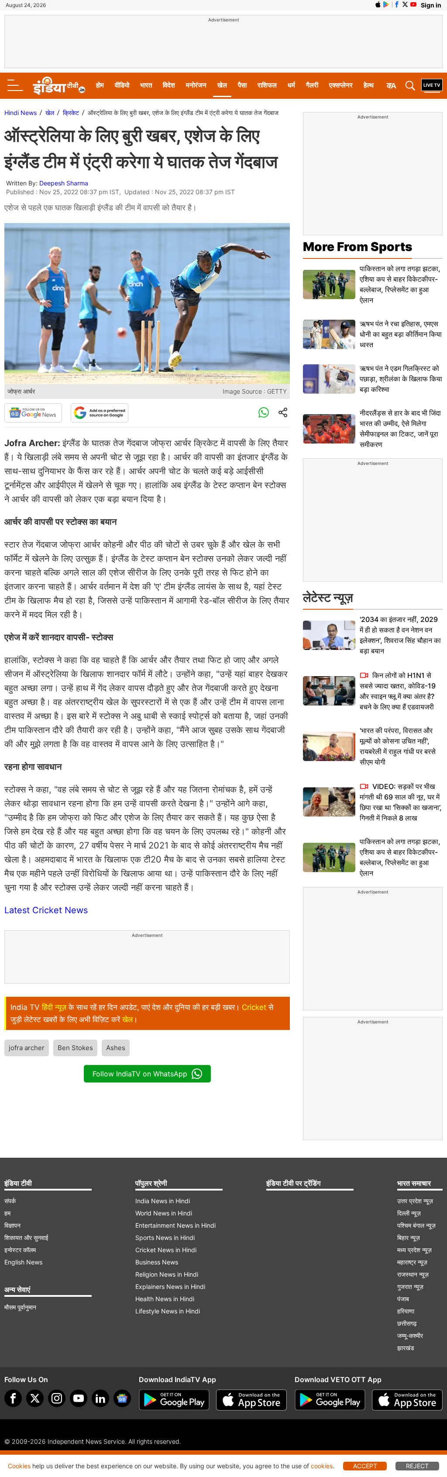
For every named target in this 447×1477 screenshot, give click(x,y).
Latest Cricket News (46, 910)
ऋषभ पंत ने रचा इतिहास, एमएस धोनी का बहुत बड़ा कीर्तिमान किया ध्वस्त (401, 334)
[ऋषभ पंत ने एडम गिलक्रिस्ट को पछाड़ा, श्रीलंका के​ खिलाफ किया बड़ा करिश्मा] (329, 379)
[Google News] (33, 412)
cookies (322, 1466)
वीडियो (122, 85)
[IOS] (378, 4)
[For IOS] (407, 1400)
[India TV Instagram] (56, 1398)
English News (23, 1262)
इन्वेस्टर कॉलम (20, 1250)
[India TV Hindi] (59, 86)
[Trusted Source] (99, 412)
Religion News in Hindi (166, 1274)
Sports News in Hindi (165, 1237)
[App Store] (251, 1400)
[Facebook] (13, 1398)
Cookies (19, 1466)
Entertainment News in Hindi (175, 1225)
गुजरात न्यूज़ (410, 1286)
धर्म (291, 85)
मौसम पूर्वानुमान (20, 1307)
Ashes (115, 1048)
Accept (365, 1466)
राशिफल (267, 85)
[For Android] (330, 1400)
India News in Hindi (162, 1201)
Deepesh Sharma (63, 183)
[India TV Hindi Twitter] (405, 4)
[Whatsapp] (263, 413)
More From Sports (357, 246)
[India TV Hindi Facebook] (397, 4)
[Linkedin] (100, 1398)
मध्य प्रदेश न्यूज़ (414, 1250)
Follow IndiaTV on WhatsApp (140, 1073)
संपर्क (10, 1201)
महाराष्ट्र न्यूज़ (412, 1262)
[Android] (386, 4)
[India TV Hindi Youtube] (413, 4)
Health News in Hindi (164, 1298)
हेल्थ (369, 85)
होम (100, 85)
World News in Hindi (163, 1213)
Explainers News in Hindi (170, 1286)
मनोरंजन (196, 85)
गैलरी (312, 85)
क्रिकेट (71, 112)
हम (7, 1213)
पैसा (242, 85)
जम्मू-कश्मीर (410, 1335)
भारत (146, 85)
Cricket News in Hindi (165, 1250)
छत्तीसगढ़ (407, 1323)
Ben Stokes (75, 1048)
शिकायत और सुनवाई (26, 1237)
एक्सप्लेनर (341, 85)
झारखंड (405, 1347)
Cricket (254, 1007)
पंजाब (403, 1298)
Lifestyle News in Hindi (167, 1311)
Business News (156, 1262)
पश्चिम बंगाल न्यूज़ (416, 1225)
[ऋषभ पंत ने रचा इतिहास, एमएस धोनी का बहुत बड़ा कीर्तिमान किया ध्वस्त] (329, 334)
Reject (417, 1466)
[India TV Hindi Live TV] (432, 86)
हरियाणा (405, 1311)
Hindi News (20, 112)
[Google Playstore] (174, 1400)
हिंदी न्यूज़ (54, 1007)
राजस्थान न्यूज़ (413, 1274)
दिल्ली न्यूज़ (409, 1213)
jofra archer (27, 1048)
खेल (222, 85)
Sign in (431, 5)
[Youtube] (78, 1398)
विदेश (169, 85)
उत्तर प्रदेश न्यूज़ (415, 1201)
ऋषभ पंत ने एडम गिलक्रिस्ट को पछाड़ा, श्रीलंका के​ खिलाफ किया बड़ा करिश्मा (401, 379)
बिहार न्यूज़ (408, 1237)
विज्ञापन (12, 1225)
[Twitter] (35, 1398)
